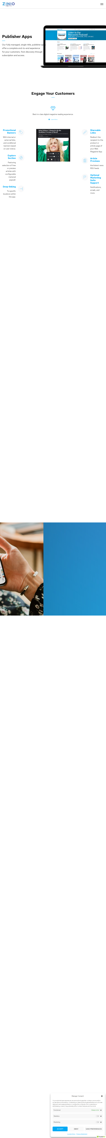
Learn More (54, 119)
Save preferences (94, 1129)
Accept (60, 1129)
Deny (76, 1129)
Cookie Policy (71, 1134)
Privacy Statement (81, 1134)
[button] (102, 1096)
